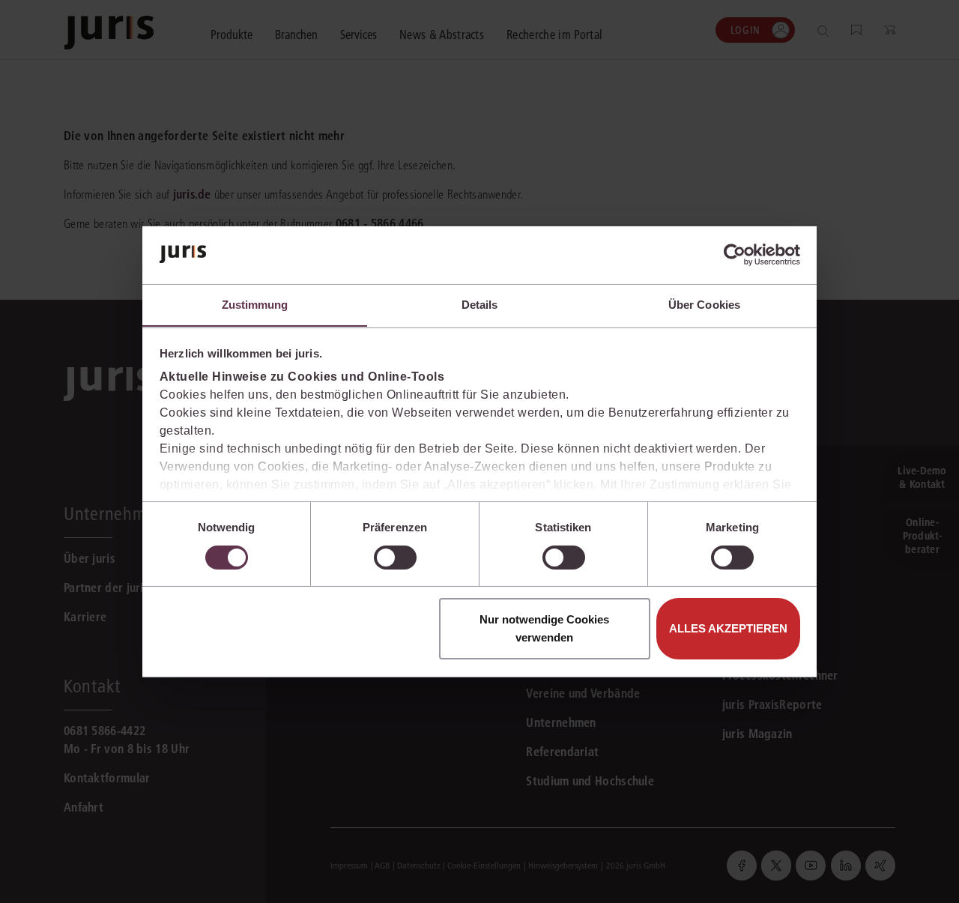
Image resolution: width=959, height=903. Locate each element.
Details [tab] (480, 304)
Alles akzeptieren (728, 628)
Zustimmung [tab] (255, 304)
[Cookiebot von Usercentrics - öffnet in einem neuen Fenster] (734, 255)
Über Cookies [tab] (704, 304)
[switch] (395, 558)
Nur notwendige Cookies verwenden (544, 628)
